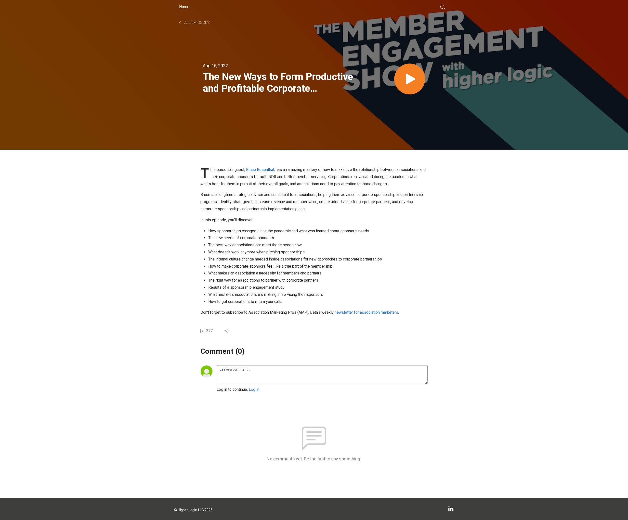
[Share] (227, 330)
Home (184, 6)
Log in (254, 389)
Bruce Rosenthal (260, 169)
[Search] (442, 7)
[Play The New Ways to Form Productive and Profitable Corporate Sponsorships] (409, 79)
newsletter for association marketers (366, 312)
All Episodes (196, 22)
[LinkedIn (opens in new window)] (451, 509)
